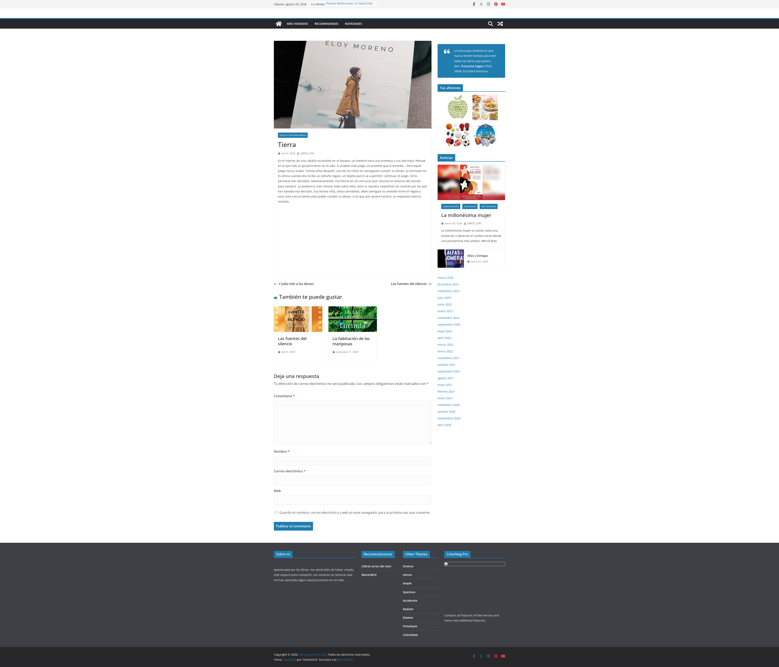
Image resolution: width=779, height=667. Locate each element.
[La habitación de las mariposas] (352, 309)
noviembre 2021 (448, 358)
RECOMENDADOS (326, 24)
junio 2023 (445, 304)
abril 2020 (444, 425)
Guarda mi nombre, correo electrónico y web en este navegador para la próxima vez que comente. (354, 512)
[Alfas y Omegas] (451, 258)
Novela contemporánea (293, 135)
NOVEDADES (353, 24)
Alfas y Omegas (477, 256)
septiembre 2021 (449, 371)
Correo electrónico (289, 471)
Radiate (408, 609)
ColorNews (410, 635)
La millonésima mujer (466, 215)
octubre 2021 (446, 365)
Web (277, 491)
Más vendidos (488, 206)
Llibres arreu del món (376, 566)
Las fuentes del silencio (409, 284)
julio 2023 (444, 298)
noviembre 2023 (448, 291)
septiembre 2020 (449, 418)
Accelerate (410, 600)
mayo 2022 (445, 331)
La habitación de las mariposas (351, 341)
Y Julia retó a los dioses (296, 284)
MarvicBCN (369, 575)
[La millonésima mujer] (471, 182)
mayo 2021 (445, 385)
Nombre (281, 451)
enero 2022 (445, 351)
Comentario (284, 396)
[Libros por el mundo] (279, 24)
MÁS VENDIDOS (297, 24)
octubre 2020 (446, 411)
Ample (407, 583)
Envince (408, 566)
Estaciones (470, 206)
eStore (407, 575)
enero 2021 (445, 398)
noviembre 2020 (448, 405)
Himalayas (410, 626)
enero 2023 (445, 311)
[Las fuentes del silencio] (298, 309)
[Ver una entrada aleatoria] (500, 24)
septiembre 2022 (449, 324)
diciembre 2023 (448, 284)
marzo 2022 (445, 344)
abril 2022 (444, 338)
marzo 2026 (445, 278)
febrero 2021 (446, 391)
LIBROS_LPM (307, 153)
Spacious (409, 592)
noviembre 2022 (448, 318)
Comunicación (451, 206)
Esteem (408, 618)
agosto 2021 (446, 378)
